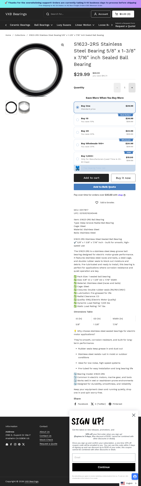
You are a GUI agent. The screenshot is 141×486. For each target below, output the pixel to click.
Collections (20, 35)
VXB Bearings (16, 14)
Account (103, 14)
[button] (123, 14)
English (129, 483)
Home (8, 35)
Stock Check (46, 439)
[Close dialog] (133, 415)
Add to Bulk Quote (104, 186)
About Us (45, 431)
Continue (104, 467)
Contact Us (45, 435)
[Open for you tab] (135, 476)
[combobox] (66, 14)
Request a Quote (48, 443)
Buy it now (123, 178)
